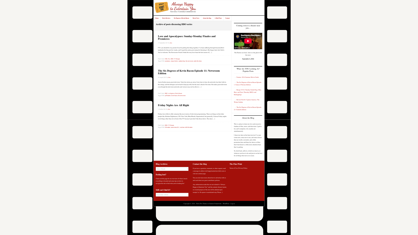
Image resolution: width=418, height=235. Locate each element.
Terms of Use (234, 168)
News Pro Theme (201, 203)
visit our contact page (199, 174)
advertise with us (221, 178)
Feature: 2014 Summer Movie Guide (248, 77)
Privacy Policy (242, 168)
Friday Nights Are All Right (173, 105)
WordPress (226, 203)
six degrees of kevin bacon (175, 93)
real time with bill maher (186, 127)
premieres (167, 61)
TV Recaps (177, 59)
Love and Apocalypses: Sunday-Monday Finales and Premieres (187, 37)
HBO (172, 59)
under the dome (198, 61)
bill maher (167, 127)
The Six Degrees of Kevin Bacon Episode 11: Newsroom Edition (189, 72)
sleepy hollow (174, 61)
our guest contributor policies (211, 180)
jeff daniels (168, 95)
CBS (166, 59)
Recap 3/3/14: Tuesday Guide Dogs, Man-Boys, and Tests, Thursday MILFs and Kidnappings (248, 92)
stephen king (182, 61)
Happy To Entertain (175, 7)
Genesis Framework (215, 203)
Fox (169, 59)
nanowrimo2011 (175, 127)
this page (165, 179)
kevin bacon (174, 95)
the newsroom (189, 61)
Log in (233, 203)
